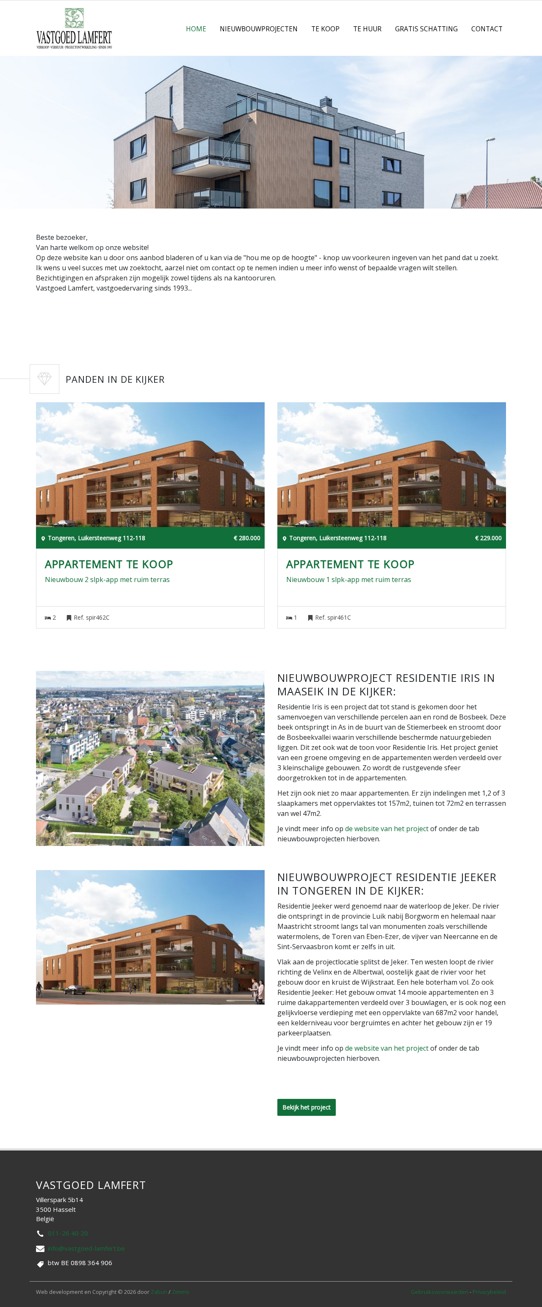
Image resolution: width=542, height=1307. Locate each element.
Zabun (159, 1292)
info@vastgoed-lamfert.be (86, 1248)
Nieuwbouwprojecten (259, 29)
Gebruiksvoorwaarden (440, 1292)
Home (196, 29)
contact (487, 29)
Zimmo (180, 1292)
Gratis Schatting (426, 29)
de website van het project (387, 828)
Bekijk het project (306, 1107)
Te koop (325, 29)
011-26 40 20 (68, 1233)
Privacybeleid (489, 1292)
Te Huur (367, 29)
